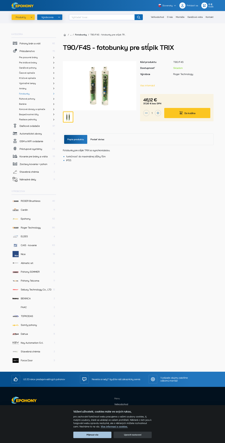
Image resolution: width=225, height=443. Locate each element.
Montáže (180, 17)
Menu (117, 398)
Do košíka (189, 113)
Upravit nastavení (132, 434)
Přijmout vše (92, 434)
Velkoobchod (121, 404)
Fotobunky (81, 34)
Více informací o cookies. (114, 426)
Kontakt (210, 17)
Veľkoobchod (157, 17)
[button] (167, 5)
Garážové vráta (195, 17)
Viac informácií (147, 85)
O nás (170, 17)
